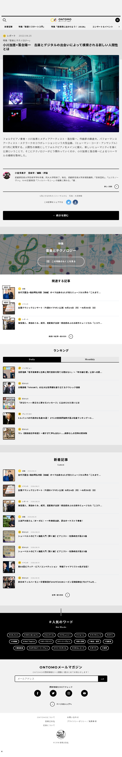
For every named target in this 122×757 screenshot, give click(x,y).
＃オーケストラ (46, 641)
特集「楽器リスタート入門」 (32, 27)
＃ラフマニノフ (95, 635)
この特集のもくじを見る (64, 261)
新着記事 (8, 27)
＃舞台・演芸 (94, 641)
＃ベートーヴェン (63, 641)
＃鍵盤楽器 (19, 648)
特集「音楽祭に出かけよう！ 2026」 (69, 27)
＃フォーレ (80, 635)
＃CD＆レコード (78, 648)
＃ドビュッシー (65, 635)
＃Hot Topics (29, 641)
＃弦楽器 (108, 641)
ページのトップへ (64, 704)
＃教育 (104, 648)
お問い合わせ (73, 717)
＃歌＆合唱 (80, 641)
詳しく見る (108, 187)
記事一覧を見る (57, 595)
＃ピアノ (110, 635)
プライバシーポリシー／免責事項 (82, 721)
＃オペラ (93, 648)
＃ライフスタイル (60, 648)
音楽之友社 (50, 721)
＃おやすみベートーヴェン (38, 648)
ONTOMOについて (46, 717)
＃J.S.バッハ (13, 635)
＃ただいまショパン (31, 635)
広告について (49, 725)
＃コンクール (49, 635)
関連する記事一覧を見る (57, 336)
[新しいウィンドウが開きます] (37, 693)
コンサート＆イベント (103, 27)
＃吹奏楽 (14, 641)
